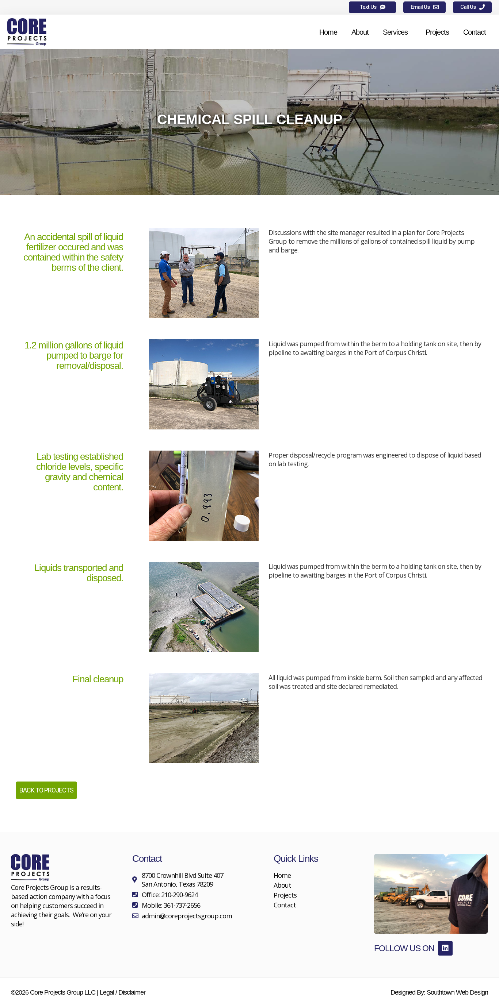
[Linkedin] (445, 948)
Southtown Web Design (457, 992)
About (360, 32)
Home (328, 32)
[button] (372, 7)
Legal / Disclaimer (122, 992)
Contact (474, 32)
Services (395, 32)
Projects (437, 32)
